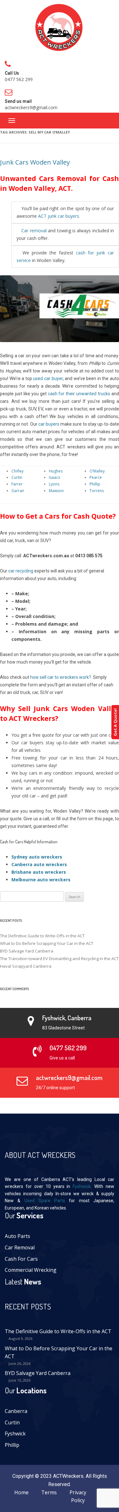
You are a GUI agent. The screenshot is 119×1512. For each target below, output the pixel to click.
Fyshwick (82, 1186)
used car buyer (48, 378)
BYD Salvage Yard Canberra (26, 951)
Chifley (17, 471)
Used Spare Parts (44, 1200)
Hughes (56, 471)
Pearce (95, 477)
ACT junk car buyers (58, 216)
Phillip (94, 484)
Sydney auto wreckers (36, 857)
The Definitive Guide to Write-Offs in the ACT (42, 936)
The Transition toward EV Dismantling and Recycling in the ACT (59, 958)
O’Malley (97, 471)
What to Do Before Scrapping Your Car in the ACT (46, 943)
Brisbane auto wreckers (38, 872)
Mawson (56, 490)
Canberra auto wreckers (39, 864)
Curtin (16, 477)
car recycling (20, 570)
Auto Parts (17, 1236)
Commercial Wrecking (30, 1269)
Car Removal (20, 1247)
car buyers (48, 424)
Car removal (33, 231)
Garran (17, 490)
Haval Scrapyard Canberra (25, 966)
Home (21, 1492)
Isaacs (54, 477)
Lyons (54, 484)
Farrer (17, 484)
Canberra (16, 1411)
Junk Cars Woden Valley (35, 162)
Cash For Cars (21, 1258)
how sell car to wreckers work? (60, 677)
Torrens (96, 490)
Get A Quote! (115, 722)
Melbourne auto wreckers (40, 880)
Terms (49, 1492)
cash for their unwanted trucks (79, 393)
